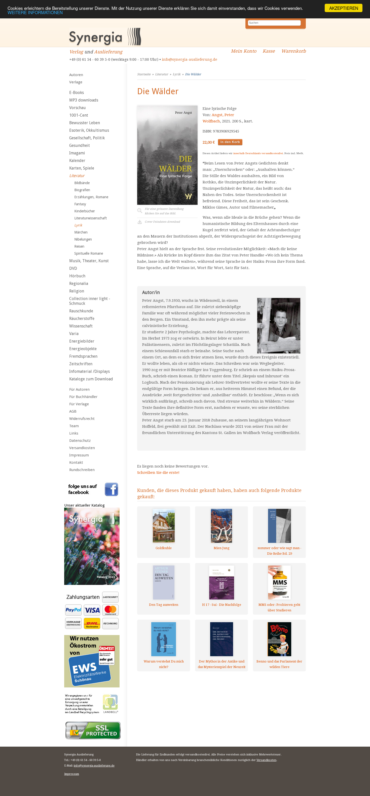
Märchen (81, 232)
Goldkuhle (164, 548)
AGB (73, 411)
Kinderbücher (84, 211)
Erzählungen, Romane (91, 197)
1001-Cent (78, 115)
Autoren (76, 75)
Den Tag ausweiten (163, 605)
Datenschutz (80, 440)
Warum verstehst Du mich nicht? (164, 664)
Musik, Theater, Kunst (89, 260)
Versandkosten (82, 448)
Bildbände (82, 183)
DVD (73, 268)
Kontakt (76, 462)
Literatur (76, 175)
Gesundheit (79, 145)
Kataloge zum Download (91, 379)
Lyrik (78, 225)
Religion (76, 291)
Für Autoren (79, 389)
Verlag (76, 51)
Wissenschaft (81, 326)
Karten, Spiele (81, 168)
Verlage (75, 82)
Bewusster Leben (84, 122)
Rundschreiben (82, 470)
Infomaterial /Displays (89, 371)
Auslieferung (108, 51)
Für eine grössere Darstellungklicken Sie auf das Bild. (164, 211)
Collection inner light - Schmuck (89, 301)
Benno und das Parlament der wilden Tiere (279, 664)
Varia (74, 333)
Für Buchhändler (83, 396)
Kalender (77, 160)
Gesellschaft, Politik (87, 138)
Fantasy (80, 204)
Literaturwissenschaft (90, 218)
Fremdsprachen (83, 356)
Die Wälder (193, 74)
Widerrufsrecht (82, 418)
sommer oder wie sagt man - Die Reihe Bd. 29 (279, 550)
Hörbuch (77, 276)
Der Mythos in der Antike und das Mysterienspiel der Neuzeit (221, 664)
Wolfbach (211, 121)
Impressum (79, 455)
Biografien (82, 190)
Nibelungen (83, 239)
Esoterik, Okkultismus (89, 130)
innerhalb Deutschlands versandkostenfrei (258, 153)
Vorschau (77, 107)
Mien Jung (222, 548)
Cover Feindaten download (162, 221)
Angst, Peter (223, 115)
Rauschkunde (81, 311)
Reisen (79, 246)
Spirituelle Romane (88, 253)
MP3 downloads (83, 100)
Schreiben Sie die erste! (158, 472)
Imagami (77, 153)
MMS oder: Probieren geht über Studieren (279, 607)
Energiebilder (81, 341)
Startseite (144, 74)
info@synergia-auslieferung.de (189, 59)
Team (74, 426)
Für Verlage (79, 404)
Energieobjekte (83, 348)
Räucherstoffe (81, 318)
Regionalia (78, 283)
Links (73, 433)
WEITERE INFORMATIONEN (35, 12)
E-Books (76, 92)
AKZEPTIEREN (343, 8)
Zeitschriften (80, 363)
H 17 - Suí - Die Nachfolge (221, 605)
